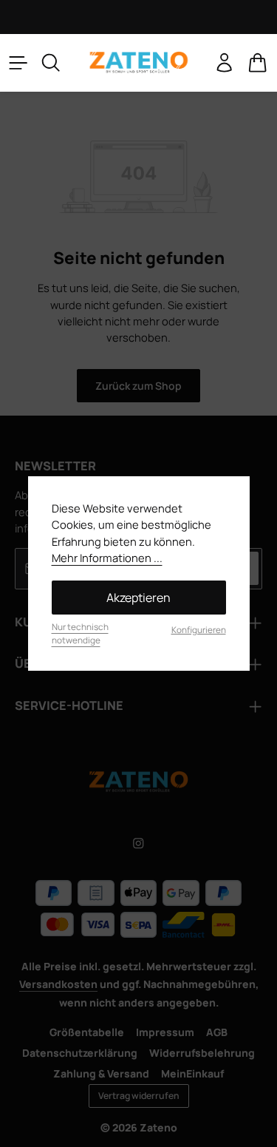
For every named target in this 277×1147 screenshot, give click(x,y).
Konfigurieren (198, 629)
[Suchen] (51, 63)
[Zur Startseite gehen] (138, 62)
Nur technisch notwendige (80, 633)
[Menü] (18, 63)
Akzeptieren (138, 597)
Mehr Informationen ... (107, 557)
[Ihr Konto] (224, 63)
